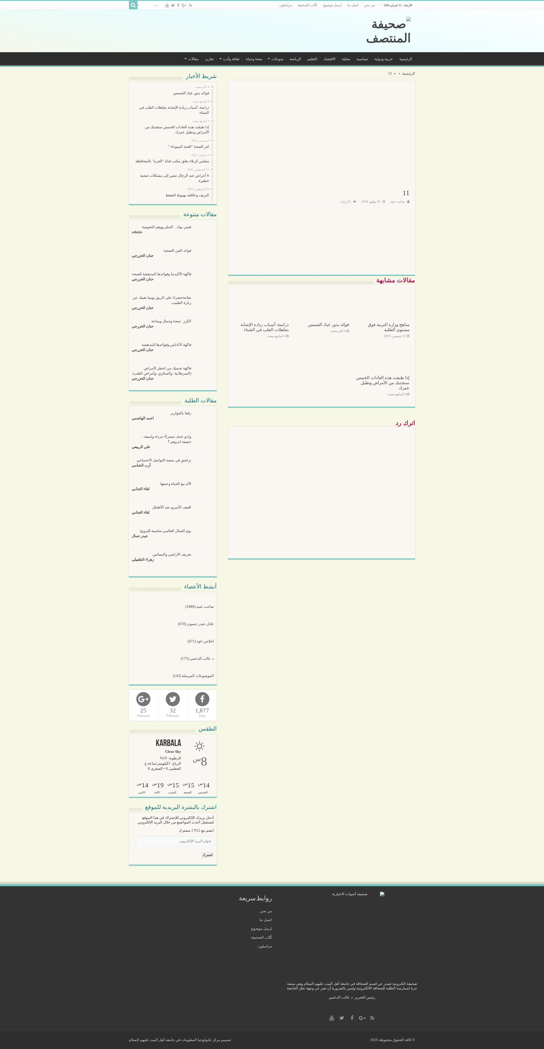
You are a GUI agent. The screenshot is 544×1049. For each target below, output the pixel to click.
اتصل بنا (352, 5)
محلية (346, 59)
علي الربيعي (141, 447)
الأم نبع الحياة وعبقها (175, 484)
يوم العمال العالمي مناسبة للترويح (165, 531)
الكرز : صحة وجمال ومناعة (171, 321)
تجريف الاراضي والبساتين (171, 554)
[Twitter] (173, 5)
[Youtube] (167, 5)
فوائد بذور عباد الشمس (328, 324)
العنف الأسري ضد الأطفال (171, 507)
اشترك (207, 855)
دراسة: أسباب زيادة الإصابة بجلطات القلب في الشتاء (265, 327)
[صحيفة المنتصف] (372, 31)
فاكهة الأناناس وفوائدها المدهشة (166, 344)
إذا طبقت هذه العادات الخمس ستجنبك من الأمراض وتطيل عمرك (382, 382)
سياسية (362, 59)
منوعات (277, 59)
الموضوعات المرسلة (198, 676)
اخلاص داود (205, 641)
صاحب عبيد (397, 201)
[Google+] (184, 5)
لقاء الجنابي (141, 489)
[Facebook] (178, 5)
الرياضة (295, 59)
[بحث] (133, 5)
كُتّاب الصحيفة (307, 5)
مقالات (193, 59)
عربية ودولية (383, 59)
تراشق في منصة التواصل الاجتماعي (164, 460)
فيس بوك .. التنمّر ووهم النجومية (166, 227)
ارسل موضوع (332, 5)
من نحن (369, 5)
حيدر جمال (140, 536)
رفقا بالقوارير (181, 413)
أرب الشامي (141, 465)
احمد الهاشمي (143, 418)
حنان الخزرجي (143, 255)
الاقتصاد (329, 59)
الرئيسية (405, 59)
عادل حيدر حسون (200, 624)
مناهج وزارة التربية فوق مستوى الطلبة (388, 327)
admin (137, 232)
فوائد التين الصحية (177, 250)
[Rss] (190, 5)
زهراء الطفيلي (143, 559)
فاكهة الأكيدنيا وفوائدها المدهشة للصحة (161, 274)
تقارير (209, 59)
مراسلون (285, 5)
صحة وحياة (254, 59)
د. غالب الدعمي (202, 658)
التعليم (312, 59)
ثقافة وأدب (231, 59)
